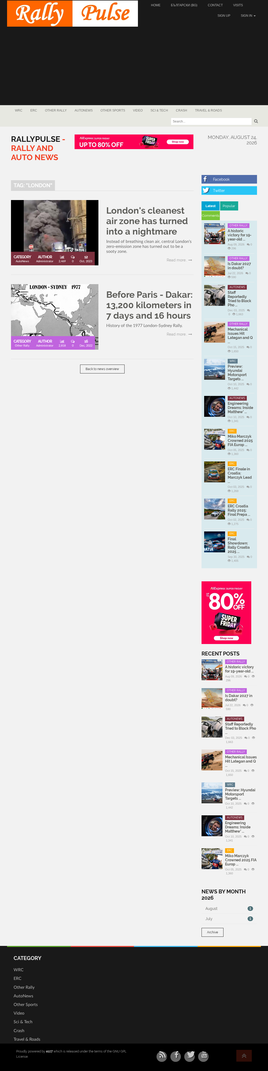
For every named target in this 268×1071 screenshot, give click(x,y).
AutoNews (84, 110)
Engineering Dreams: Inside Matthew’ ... (240, 407)
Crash (181, 110)
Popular (229, 206)
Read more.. (177, 260)
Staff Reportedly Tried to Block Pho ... (239, 298)
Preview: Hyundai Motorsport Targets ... (237, 372)
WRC (19, 110)
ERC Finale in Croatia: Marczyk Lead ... (240, 475)
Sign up (223, 15)
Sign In (247, 15)
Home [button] (155, 5)
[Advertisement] (134, 65)
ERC (33, 110)
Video (138, 110)
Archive (212, 932)
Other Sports (112, 110)
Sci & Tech (159, 110)
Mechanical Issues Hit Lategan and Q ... (240, 335)
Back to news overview (102, 369)
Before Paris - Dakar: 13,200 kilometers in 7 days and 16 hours (149, 305)
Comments (210, 216)
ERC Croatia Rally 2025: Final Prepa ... (239, 510)
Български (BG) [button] (184, 5)
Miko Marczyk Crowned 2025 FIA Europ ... (240, 440)
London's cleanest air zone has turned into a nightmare (147, 221)
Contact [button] (215, 5)
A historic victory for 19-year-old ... (240, 235)
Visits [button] (238, 5)
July (228, 919)
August (228, 908)
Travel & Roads (208, 110)
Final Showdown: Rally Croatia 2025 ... (239, 545)
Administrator (44, 261)
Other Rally (56, 110)
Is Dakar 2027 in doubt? (239, 266)
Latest (210, 206)
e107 (49, 1051)
